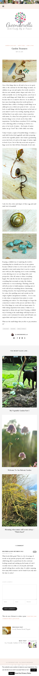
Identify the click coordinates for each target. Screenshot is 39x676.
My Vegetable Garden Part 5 (19, 410)
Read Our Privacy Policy (23, 673)
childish (6, 329)
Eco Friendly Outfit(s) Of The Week (16, 643)
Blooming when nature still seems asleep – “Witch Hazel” (19, 531)
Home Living (30, 45)
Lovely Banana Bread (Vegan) (21, 629)
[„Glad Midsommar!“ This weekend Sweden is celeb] (6, 2)
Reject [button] (11, 673)
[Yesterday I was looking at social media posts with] (10, 2)
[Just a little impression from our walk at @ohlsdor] (2, 2)
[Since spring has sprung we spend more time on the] (37, 2)
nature (13, 329)
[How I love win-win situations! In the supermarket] (33, 2)
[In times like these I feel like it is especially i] (21, 2)
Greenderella (22, 334)
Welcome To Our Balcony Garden (19, 470)
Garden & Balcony (10, 45)
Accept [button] (34, 670)
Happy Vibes (21, 45)
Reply (35, 551)
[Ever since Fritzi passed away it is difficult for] (29, 2)
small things (22, 329)
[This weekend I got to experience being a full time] (25, 2)
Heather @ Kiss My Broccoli (12, 551)
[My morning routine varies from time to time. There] (18, 2)
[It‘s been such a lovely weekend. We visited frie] (14, 2)
